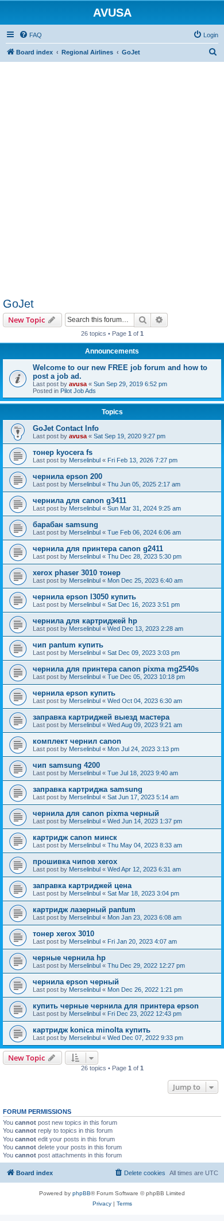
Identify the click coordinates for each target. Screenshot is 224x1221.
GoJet (18, 303)
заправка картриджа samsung (87, 789)
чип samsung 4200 (66, 765)
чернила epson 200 (67, 476)
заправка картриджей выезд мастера (101, 717)
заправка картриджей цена (82, 885)
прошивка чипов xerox (75, 861)
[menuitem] (30, 35)
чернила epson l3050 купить (84, 596)
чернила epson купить (74, 693)
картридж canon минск (75, 837)
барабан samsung (65, 524)
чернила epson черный (76, 981)
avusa (78, 383)
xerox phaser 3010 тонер (77, 572)
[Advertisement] (112, 173)
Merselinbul (85, 460)
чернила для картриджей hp (85, 621)
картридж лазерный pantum (84, 909)
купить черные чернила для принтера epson (116, 1006)
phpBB (81, 1193)
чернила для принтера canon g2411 (98, 548)
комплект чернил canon (77, 741)
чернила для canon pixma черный (96, 813)
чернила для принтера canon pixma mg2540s (116, 669)
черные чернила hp (69, 957)
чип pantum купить (68, 645)
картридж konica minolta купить (91, 1030)
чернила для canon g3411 (79, 500)
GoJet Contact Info (66, 428)
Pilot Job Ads (78, 390)
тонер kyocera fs (62, 452)
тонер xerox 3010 (63, 933)
